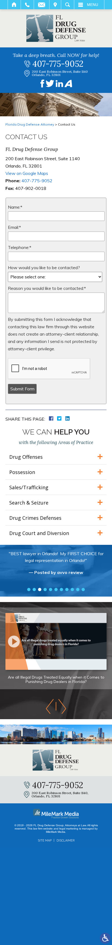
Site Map (45, 840)
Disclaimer (65, 840)
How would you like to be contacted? (44, 267)
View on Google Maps (26, 173)
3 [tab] (39, 589)
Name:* (15, 207)
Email (41, 4)
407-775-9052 (57, 64)
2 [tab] (34, 589)
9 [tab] (72, 589)
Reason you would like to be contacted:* (47, 288)
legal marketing (68, 828)
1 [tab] (28, 589)
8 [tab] (67, 589)
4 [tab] (45, 589)
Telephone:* (19, 247)
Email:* (14, 227)
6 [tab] (56, 589)
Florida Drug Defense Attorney (29, 124)
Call (27, 4)
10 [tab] (77, 589)
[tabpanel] (56, 565)
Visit (55, 4)
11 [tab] (83, 589)
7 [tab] (61, 589)
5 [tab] (50, 589)
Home (14, 4)
